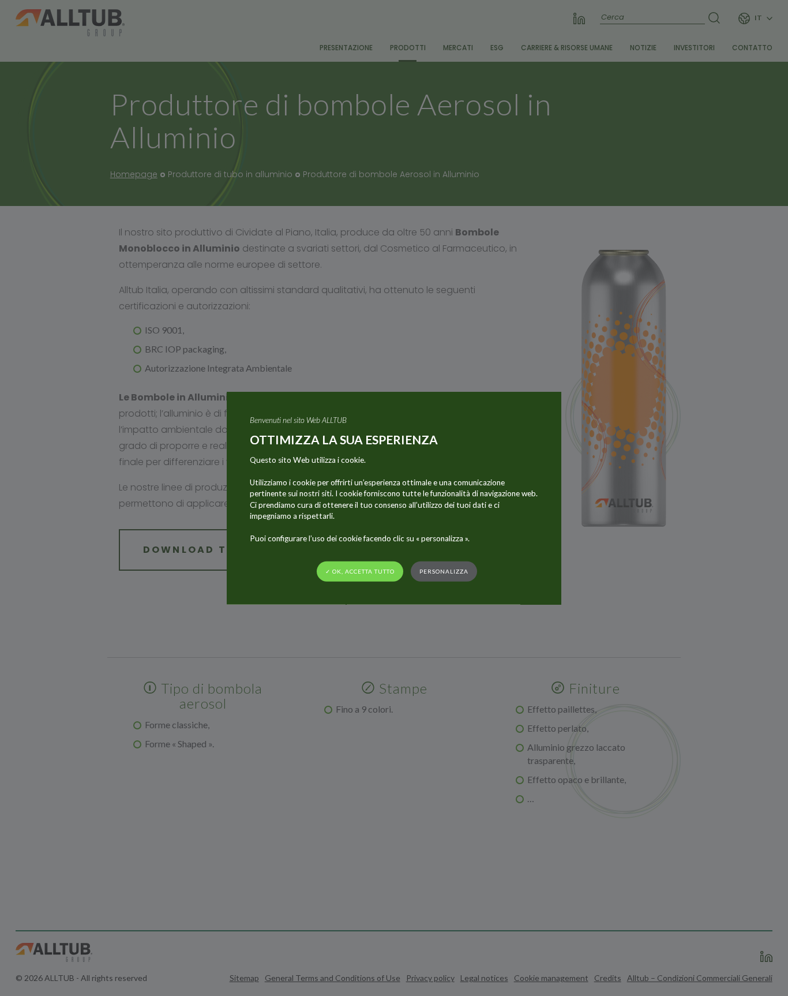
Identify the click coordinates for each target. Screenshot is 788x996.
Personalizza (443, 571)
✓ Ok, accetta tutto (360, 571)
